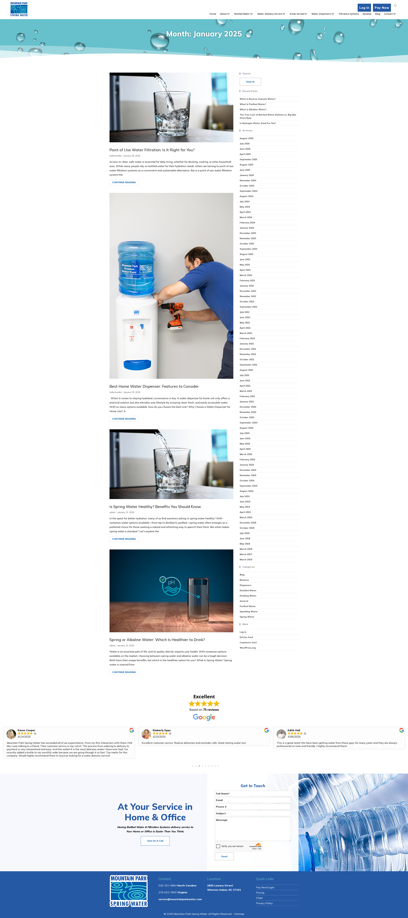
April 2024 (245, 212)
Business (244, 580)
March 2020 (246, 454)
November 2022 (248, 296)
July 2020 (244, 433)
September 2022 (248, 307)
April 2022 (245, 328)
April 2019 (245, 512)
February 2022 (247, 338)
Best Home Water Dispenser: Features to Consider (154, 386)
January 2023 (247, 285)
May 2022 (245, 322)
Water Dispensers (321, 13)
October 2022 (247, 301)
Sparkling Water (249, 611)
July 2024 (244, 201)
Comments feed (248, 642)
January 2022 (247, 343)
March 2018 (246, 549)
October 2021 (247, 359)
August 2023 (246, 254)
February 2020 (247, 459)
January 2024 (247, 228)
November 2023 (248, 238)
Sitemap (239, 907)
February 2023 (247, 280)
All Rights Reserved (219, 907)
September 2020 (248, 422)
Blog (377, 13)
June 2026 (245, 149)
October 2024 (247, 185)
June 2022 (245, 317)
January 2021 (247, 401)
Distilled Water (248, 590)
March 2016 (246, 559)
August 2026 (246, 138)
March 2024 (246, 217)
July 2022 (244, 312)
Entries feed (246, 637)
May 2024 (245, 206)
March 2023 (246, 275)
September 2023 (248, 249)
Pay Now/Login (265, 881)
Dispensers (245, 585)
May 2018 (245, 543)
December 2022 (248, 291)
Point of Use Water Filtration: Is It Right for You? (152, 149)
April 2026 (245, 154)
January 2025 (247, 175)
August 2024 (246, 196)
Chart (259, 891)
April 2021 (245, 385)
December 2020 (248, 407)
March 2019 (246, 517)
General (244, 601)
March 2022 (246, 333)
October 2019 (247, 480)
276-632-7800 (167, 886)
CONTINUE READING (124, 182)
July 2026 (244, 143)
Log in (243, 632)
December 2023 (248, 233)
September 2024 (248, 191)
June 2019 (245, 501)
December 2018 (248, 522)
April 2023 (245, 270)
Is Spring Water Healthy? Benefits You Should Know (155, 506)
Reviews (367, 13)
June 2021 (245, 380)
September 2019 (248, 486)
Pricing (260, 886)
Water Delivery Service (269, 13)
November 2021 (248, 354)
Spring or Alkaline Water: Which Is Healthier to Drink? (157, 639)
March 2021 (246, 391)
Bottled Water (242, 13)
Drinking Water (248, 595)
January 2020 (247, 464)
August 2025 (246, 164)
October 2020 (247, 417)
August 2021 (246, 370)
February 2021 (247, 396)
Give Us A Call (155, 834)
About (223, 13)
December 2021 (248, 349)
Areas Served (297, 13)
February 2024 (247, 222)
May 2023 (245, 264)
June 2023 (245, 259)
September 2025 (248, 159)
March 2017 (246, 554)
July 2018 (244, 533)
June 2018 (245, 538)
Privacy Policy (264, 896)
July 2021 (244, 375)
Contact (388, 13)
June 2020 (245, 438)
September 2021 (248, 364)
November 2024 (248, 180)
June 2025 (245, 170)
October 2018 (247, 528)
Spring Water (247, 617)
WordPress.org (248, 647)
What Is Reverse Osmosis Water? (258, 99)
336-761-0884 (167, 879)
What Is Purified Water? (253, 104)
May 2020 (245, 443)
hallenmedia (115, 155)
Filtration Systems (349, 13)
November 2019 (248, 475)
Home (212, 13)
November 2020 (248, 412)
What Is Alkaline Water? (253, 109)
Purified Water (248, 606)
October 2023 (247, 243)
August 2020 (246, 428)
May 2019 (245, 507)
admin (112, 512)
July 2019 (244, 496)
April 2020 (245, 449)
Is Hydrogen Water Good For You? (258, 123)
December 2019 (248, 470)
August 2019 (246, 491)
